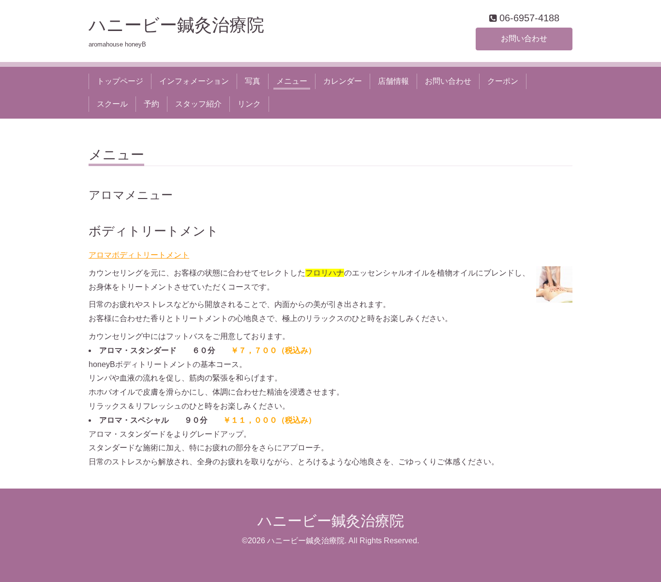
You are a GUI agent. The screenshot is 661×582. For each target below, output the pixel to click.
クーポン (502, 81)
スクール (112, 104)
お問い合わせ (524, 38)
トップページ (120, 81)
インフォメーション (194, 81)
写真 (252, 81)
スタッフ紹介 (198, 104)
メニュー (291, 81)
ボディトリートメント (154, 231)
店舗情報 (393, 81)
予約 (151, 104)
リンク (249, 104)
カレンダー (342, 81)
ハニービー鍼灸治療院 (185, 25)
